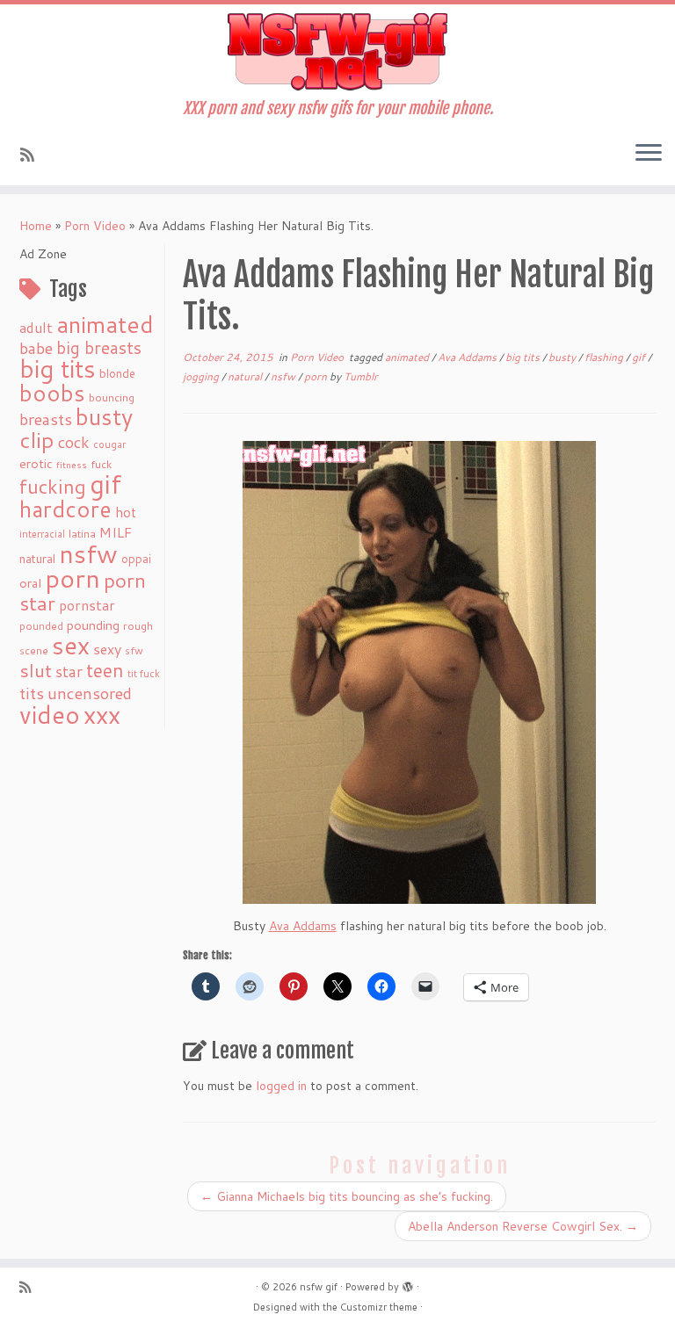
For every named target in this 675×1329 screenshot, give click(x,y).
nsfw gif (319, 1287)
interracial (42, 534)
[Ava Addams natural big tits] (419, 672)
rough (138, 625)
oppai (136, 559)
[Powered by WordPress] (408, 1283)
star (69, 672)
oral (30, 583)
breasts (45, 419)
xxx (101, 714)
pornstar (87, 605)
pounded (41, 625)
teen (105, 670)
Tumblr (361, 376)
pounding (93, 625)
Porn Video (95, 226)
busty (104, 416)
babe (36, 347)
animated (105, 324)
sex (71, 645)
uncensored (89, 693)
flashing (605, 357)
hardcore (65, 508)
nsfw (88, 553)
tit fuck (143, 674)
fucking (52, 486)
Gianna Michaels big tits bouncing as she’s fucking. (346, 1196)
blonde (117, 373)
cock (74, 441)
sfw (134, 650)
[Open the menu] (648, 154)
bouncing (111, 397)
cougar (109, 444)
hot (125, 512)
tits (31, 693)
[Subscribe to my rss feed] (33, 154)
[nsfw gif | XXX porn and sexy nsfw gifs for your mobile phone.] (337, 51)
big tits (57, 368)
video (49, 714)
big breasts (99, 347)
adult (36, 327)
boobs (52, 392)
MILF (115, 532)
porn (72, 578)
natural (37, 558)
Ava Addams (468, 357)
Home (35, 226)
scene (33, 650)
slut (35, 670)
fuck (101, 464)
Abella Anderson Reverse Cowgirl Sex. (523, 1226)
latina (82, 533)
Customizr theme (378, 1307)
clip (36, 439)
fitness (71, 464)
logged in (281, 1085)
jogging (202, 376)
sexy (107, 649)
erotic (36, 463)
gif (105, 484)
